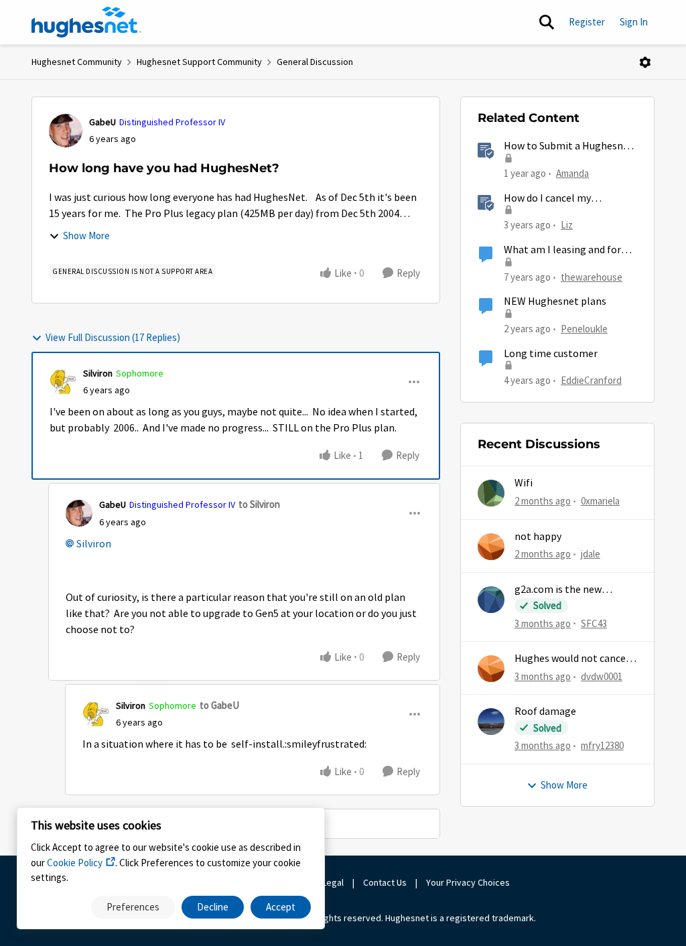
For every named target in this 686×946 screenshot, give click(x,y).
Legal (333, 882)
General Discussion (315, 62)
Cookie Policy (74, 862)
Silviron (98, 373)
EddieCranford (591, 380)
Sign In (634, 21)
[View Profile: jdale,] (491, 546)
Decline (212, 906)
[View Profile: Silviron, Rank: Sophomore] (63, 381)
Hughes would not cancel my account (571, 659)
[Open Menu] (645, 62)
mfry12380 (602, 745)
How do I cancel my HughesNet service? (549, 199)
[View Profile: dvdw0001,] (491, 668)
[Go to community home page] (86, 22)
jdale (590, 553)
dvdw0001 (601, 676)
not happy (537, 536)
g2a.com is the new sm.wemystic (558, 590)
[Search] (547, 22)
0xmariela (600, 500)
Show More (86, 235)
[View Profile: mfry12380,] (491, 721)
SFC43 (594, 623)
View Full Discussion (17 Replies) (113, 337)
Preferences (133, 906)
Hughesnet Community (76, 62)
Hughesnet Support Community (199, 62)
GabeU (102, 122)
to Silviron (259, 504)
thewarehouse (591, 277)
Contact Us (385, 882)
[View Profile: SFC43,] (491, 599)
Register (587, 21)
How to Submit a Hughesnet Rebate (568, 146)
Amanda (572, 173)
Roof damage (545, 711)
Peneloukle (584, 328)
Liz (567, 224)
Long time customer (551, 353)
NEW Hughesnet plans (555, 301)
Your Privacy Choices (469, 882)
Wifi (523, 483)
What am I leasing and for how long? (562, 250)
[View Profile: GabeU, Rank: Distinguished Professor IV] (65, 130)
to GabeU (219, 705)
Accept (280, 906)
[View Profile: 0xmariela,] (491, 493)
